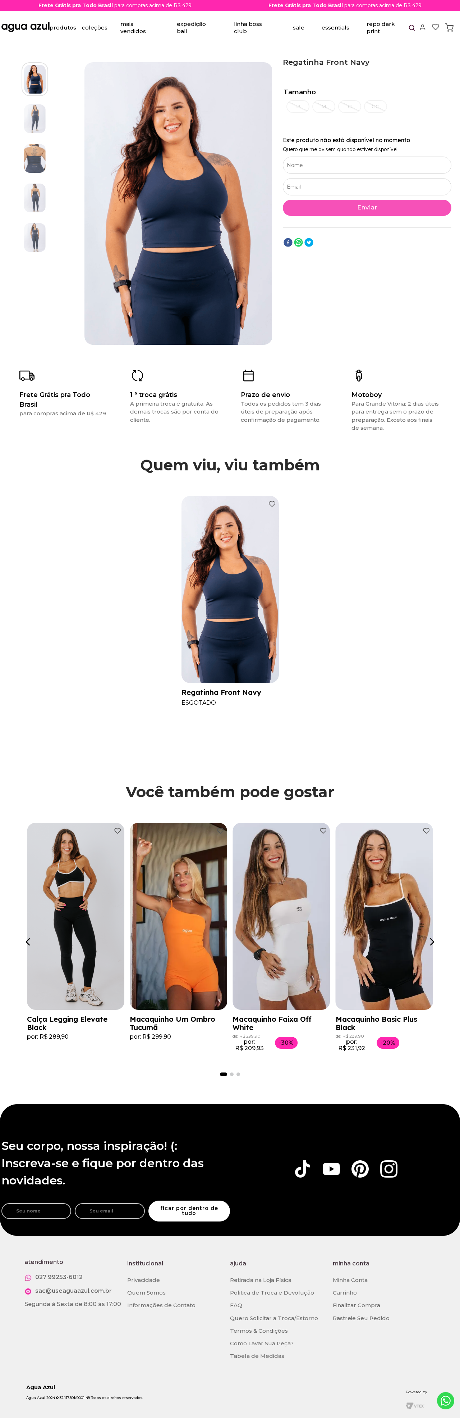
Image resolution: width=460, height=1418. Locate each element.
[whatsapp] (298, 243)
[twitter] (308, 243)
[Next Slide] (431, 942)
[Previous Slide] (29, 942)
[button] (297, 106)
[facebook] (288, 243)
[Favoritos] (436, 27)
